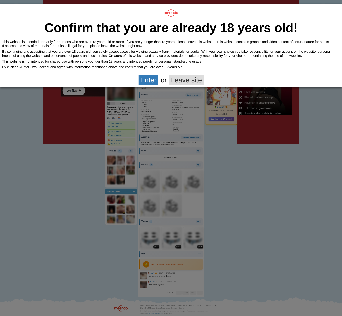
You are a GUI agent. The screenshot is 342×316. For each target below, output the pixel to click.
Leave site (186, 80)
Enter (148, 80)
